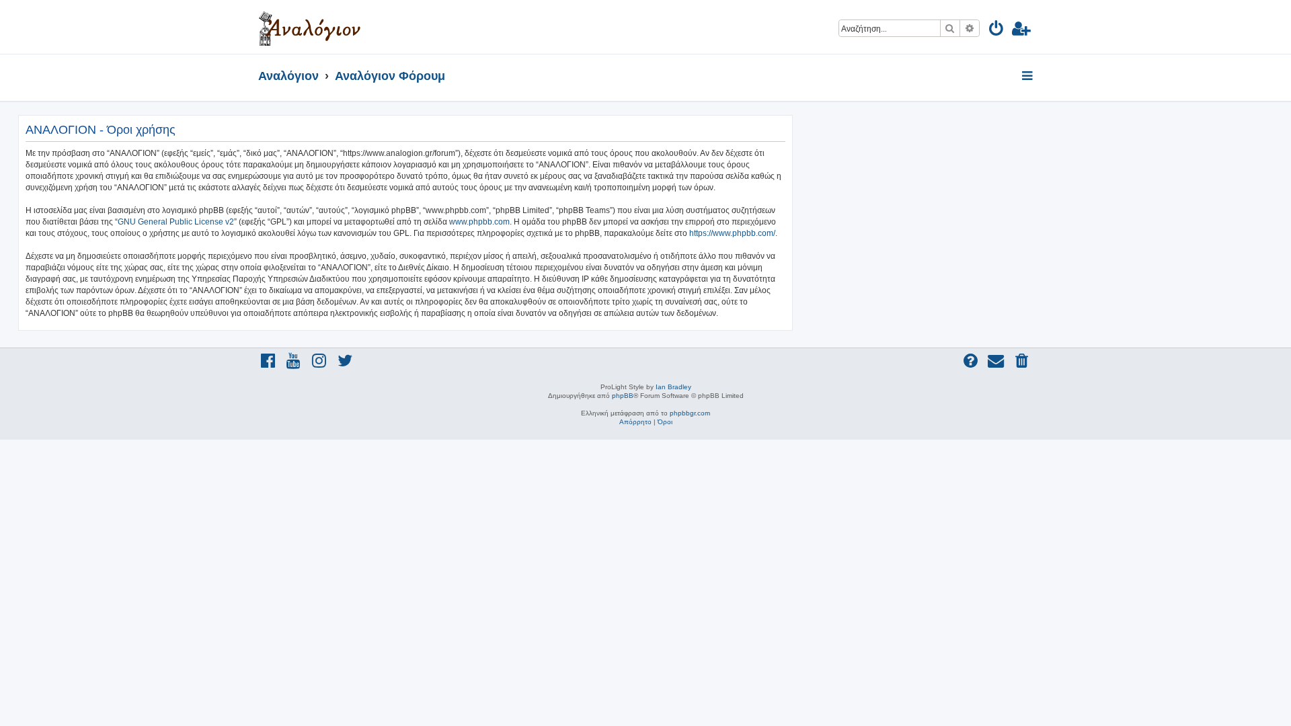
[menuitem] (996, 30)
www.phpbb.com (479, 222)
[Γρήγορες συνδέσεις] (1028, 76)
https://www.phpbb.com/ (732, 233)
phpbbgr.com (690, 413)
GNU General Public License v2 (176, 222)
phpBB (622, 395)
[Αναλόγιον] (309, 27)
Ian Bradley (673, 387)
